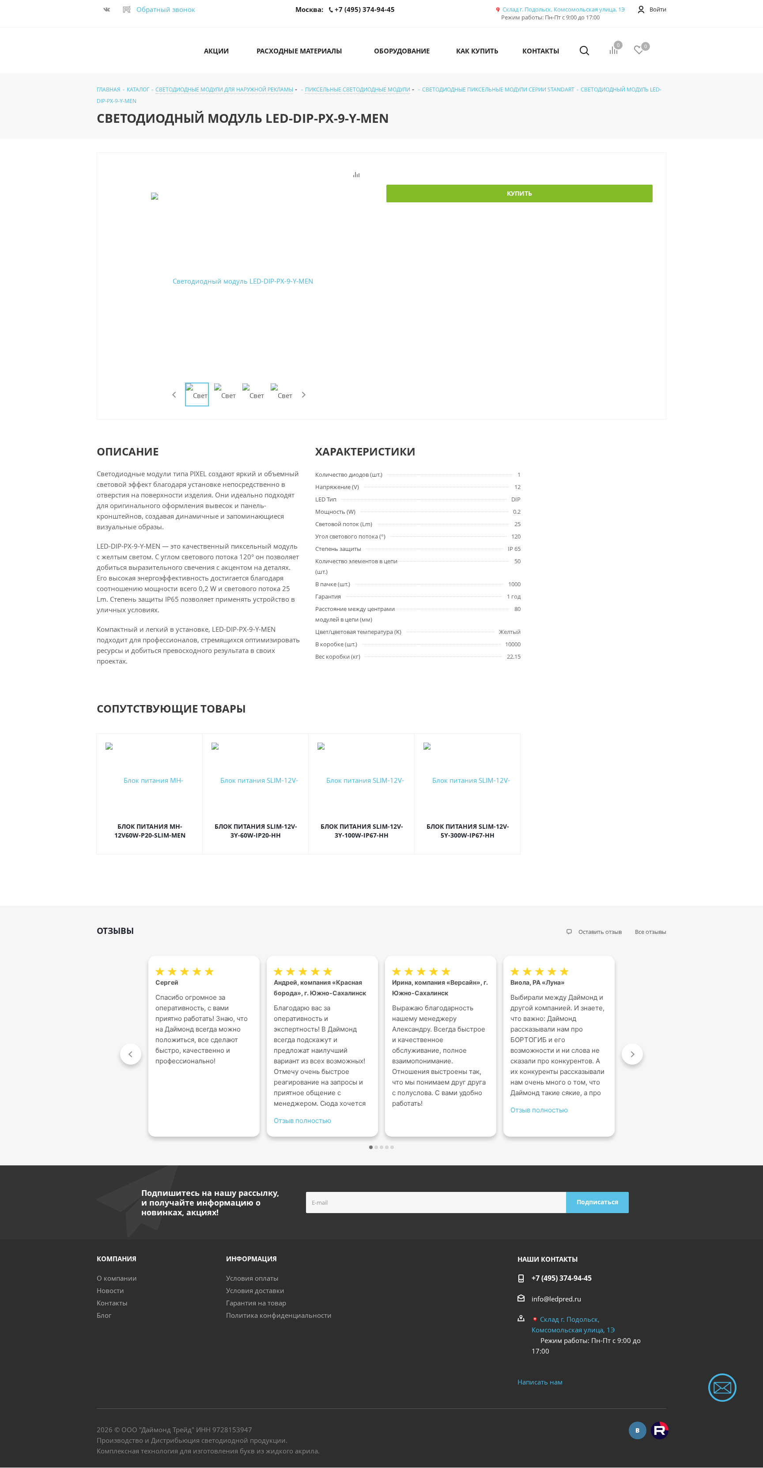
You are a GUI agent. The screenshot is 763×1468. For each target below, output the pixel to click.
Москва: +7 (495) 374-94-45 (345, 9)
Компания (116, 1258)
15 (392, 1147)
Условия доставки (255, 1290)
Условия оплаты (252, 1278)
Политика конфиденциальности (279, 1315)
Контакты (112, 1302)
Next (303, 394)
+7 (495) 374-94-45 (562, 1278)
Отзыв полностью (302, 1120)
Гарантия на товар (256, 1302)
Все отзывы (650, 932)
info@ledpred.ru (556, 1298)
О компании (117, 1278)
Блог (104, 1315)
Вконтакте (637, 1430)
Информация (251, 1258)
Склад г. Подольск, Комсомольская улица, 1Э (563, 9)
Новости (110, 1290)
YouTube (660, 1430)
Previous (174, 394)
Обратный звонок (165, 9)
